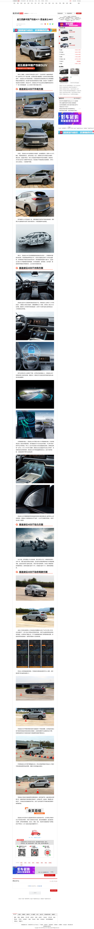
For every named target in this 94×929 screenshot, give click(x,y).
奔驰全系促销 (64, 74)
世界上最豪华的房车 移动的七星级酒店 (67, 102)
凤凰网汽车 (17, 13)
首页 (14, 3)
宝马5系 (50, 917)
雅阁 (15, 917)
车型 (25, 862)
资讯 (18, 3)
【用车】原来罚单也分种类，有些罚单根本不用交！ (70, 92)
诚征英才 (46, 924)
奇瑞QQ (15, 921)
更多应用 (23, 0)
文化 (53, 3)
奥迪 (22, 157)
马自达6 (45, 917)
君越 (29, 919)
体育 (28, 3)
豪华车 (28, 914)
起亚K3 (32, 917)
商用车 (46, 0)
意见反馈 (65, 924)
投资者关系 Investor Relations (33, 924)
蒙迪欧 (22, 917)
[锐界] (64, 45)
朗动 (38, 919)
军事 (60, 3)
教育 (49, 3)
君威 (19, 917)
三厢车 (19, 914)
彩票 (67, 3)
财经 (21, 3)
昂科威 (61, 52)
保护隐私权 (51, 924)
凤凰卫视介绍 (70, 924)
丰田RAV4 (62, 54)
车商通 (42, 0)
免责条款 (56, 924)
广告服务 (41, 924)
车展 (36, 0)
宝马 (18, 157)
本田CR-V (71, 37)
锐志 (54, 917)
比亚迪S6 (42, 919)
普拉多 (15, 919)
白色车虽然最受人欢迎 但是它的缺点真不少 (68, 104)
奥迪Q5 (61, 61)
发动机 (50, 862)
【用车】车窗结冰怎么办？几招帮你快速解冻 (68, 94)
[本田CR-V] (64, 39)
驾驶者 (37, 862)
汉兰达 (70, 30)
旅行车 (41, 914)
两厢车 (23, 914)
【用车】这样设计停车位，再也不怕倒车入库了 (69, 89)
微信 (32, 0)
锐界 (70, 43)
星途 (21, 862)
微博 (30, 0)
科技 (42, 3)
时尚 (32, 3)
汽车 (35, 3)
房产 (39, 3)
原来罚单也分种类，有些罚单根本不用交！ (68, 110)
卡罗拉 (20, 919)
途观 (61, 49)
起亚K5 (40, 917)
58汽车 (20, 25)
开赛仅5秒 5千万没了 (63, 106)
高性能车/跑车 (47, 914)
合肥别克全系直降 (64, 82)
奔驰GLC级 (62, 59)
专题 (39, 0)
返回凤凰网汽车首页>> (50, 875)
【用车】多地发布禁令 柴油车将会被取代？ (68, 87)
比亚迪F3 (25, 919)
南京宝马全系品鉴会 (74, 82)
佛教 (70, 3)
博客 (63, 3)
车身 (29, 862)
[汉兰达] (64, 32)
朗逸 (61, 63)
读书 (46, 3)
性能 (46, 862)
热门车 (14, 914)
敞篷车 (53, 914)
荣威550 (20, 921)
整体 (42, 862)
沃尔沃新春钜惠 (74, 74)
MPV (37, 914)
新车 (33, 862)
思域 (36, 917)
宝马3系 (27, 917)
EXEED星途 (40, 447)
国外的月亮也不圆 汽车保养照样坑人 (67, 108)
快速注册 (74, 0)
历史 (56, 3)
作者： (39, 872)
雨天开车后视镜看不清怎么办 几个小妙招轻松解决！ (68, 101)
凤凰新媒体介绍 (24, 924)
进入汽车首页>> (77, 98)
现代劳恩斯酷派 (49, 919)
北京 (18, 0)
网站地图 (79, 0)
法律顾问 (60, 924)
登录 (70, 0)
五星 (21, 864)
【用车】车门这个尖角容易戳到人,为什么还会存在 (69, 85)
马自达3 (33, 919)
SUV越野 (33, 914)
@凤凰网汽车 (45, 872)
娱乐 (25, 3)
